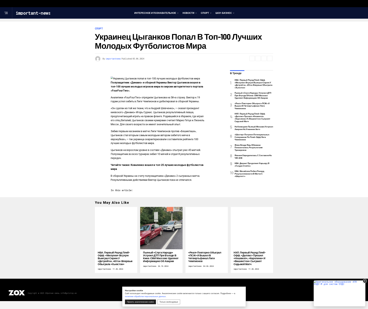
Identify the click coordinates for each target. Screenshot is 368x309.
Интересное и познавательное (155, 12)
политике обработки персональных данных (145, 296)
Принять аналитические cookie (140, 302)
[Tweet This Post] (258, 58)
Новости (188, 12)
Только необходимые (169, 302)
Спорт (205, 12)
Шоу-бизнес (223, 12)
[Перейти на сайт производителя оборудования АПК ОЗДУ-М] (339, 293)
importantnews (113, 58)
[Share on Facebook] (252, 58)
